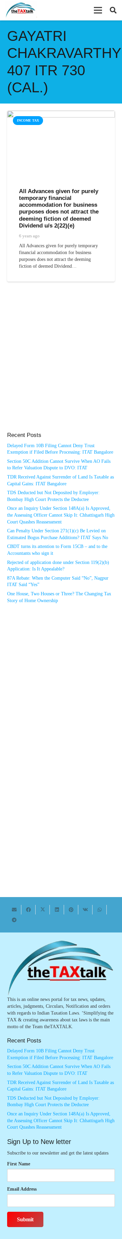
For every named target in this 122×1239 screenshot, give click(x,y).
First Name (18, 1163)
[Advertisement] (61, 363)
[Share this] (28, 909)
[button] (98, 10)
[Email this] (14, 909)
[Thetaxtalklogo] (21, 10)
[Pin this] (71, 909)
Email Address (22, 1189)
